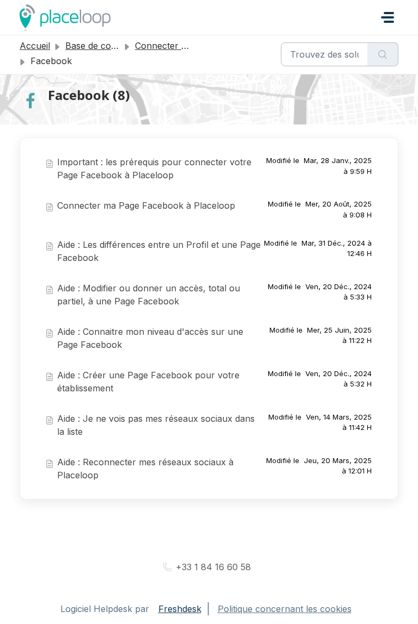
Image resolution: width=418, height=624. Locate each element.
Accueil (35, 45)
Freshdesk (179, 608)
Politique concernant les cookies (285, 608)
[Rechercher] (382, 54)
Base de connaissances (113, 45)
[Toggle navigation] (387, 17)
